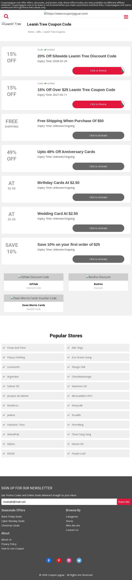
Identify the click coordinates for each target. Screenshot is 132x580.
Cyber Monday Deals (13, 521)
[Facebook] (48, 560)
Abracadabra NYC (81, 395)
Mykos (11, 444)
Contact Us (72, 530)
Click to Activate (98, 135)
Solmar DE (13, 386)
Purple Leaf (78, 453)
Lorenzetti (13, 367)
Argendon (13, 376)
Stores (69, 521)
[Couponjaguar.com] (66, 13)
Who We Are (73, 525)
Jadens (11, 415)
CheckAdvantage (81, 376)
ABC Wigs (77, 347)
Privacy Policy (8, 544)
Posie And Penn (16, 347)
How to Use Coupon (12, 548)
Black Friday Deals (11, 516)
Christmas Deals (10, 525)
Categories (72, 516)
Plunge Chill (78, 367)
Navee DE (77, 444)
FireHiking (77, 424)
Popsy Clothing (16, 357)
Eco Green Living (81, 357)
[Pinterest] (58, 560)
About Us (6, 539)
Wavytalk (76, 405)
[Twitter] (79, 560)
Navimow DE (79, 386)
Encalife (76, 415)
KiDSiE (11, 453)
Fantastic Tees (16, 424)
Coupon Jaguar (56, 575)
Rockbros (12, 405)
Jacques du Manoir (18, 395)
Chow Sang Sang (81, 434)
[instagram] (69, 560)
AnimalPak (13, 434)
